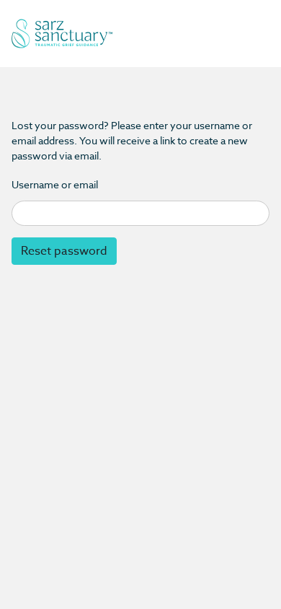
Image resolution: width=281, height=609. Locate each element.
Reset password (64, 251)
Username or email (55, 184)
